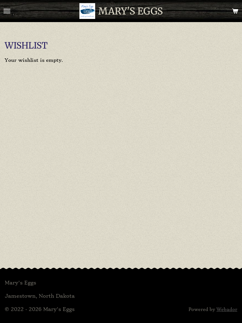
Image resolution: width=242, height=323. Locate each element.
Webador (226, 309)
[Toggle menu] (7, 11)
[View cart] (235, 11)
